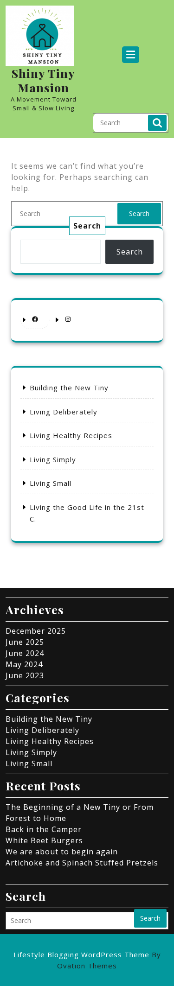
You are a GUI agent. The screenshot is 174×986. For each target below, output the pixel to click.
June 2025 (25, 642)
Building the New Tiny (69, 387)
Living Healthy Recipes (71, 435)
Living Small (50, 483)
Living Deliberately (63, 411)
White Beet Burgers (44, 840)
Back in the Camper (44, 829)
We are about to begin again (62, 851)
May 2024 (24, 664)
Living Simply (53, 459)
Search (157, 123)
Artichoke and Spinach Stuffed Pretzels (82, 863)
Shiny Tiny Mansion (43, 80)
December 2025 (36, 631)
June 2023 (25, 675)
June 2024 (25, 653)
